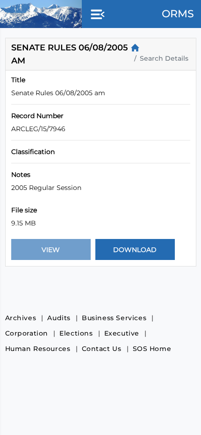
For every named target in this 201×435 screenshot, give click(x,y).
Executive (121, 333)
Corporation (27, 333)
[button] (96, 15)
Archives (20, 318)
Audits (59, 318)
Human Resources (38, 348)
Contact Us (102, 348)
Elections (76, 333)
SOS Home (152, 348)
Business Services (114, 318)
